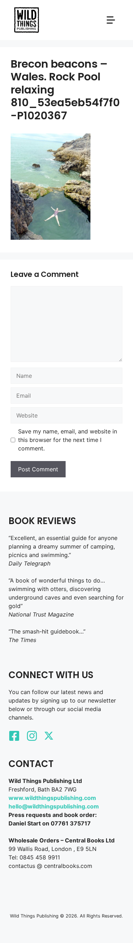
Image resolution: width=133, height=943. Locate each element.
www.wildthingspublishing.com (52, 797)
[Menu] (111, 20)
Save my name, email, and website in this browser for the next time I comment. (67, 440)
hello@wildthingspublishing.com (54, 806)
